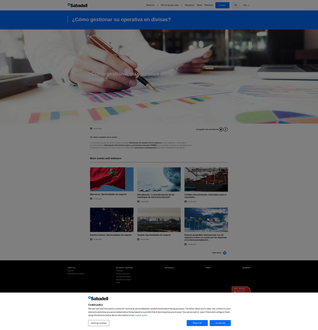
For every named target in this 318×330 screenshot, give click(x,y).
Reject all (197, 323)
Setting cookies (98, 323)
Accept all (220, 323)
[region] (159, 311)
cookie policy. (141, 315)
